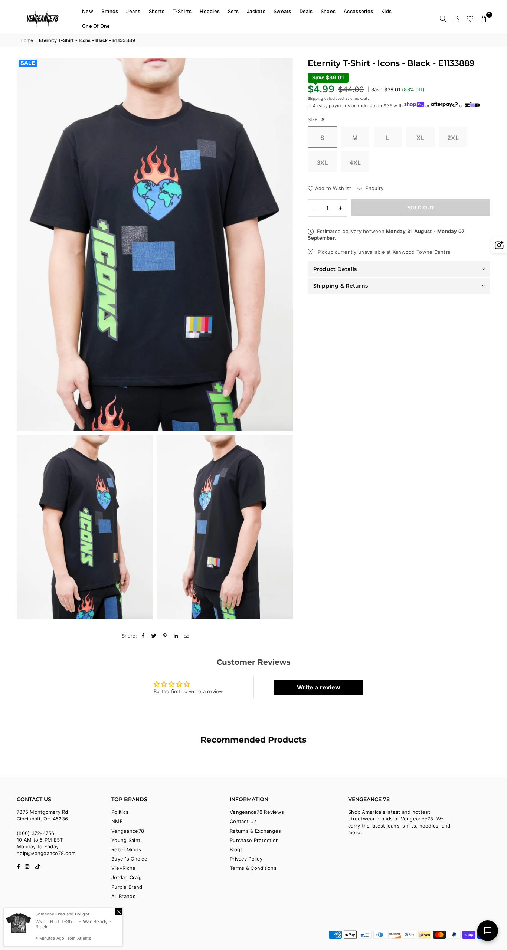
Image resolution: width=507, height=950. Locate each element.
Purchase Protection (254, 840)
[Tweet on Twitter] (154, 635)
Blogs (236, 849)
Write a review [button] (319, 687)
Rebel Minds (126, 849)
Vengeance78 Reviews (257, 812)
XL (420, 138)
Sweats (282, 11)
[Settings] (456, 18)
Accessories (358, 11)
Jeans (133, 11)
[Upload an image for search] (499, 245)
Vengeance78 (127, 831)
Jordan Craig (126, 877)
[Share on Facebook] (143, 635)
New (87, 11)
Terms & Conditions (253, 868)
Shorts (157, 11)
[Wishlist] (470, 18)
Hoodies (210, 11)
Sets (233, 11)
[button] (483, 18)
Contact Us (243, 821)
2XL (453, 138)
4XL (355, 163)
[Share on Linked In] (176, 635)
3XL (322, 163)
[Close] (118, 911)
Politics (119, 812)
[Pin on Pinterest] (165, 635)
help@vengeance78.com (46, 853)
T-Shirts (182, 11)
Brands (109, 11)
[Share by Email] (187, 635)
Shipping (315, 98)
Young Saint (125, 840)
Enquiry (373, 188)
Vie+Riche (123, 868)
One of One (96, 26)
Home (26, 40)
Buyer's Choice (129, 859)
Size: (316, 119)
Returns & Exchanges (255, 831)
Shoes (328, 11)
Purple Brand (126, 887)
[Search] (443, 18)
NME (117, 821)
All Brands (123, 896)
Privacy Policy (246, 859)
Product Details (335, 269)
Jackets (256, 11)
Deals (306, 11)
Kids (386, 11)
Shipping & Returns (340, 285)
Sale (27, 63)
